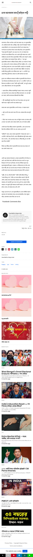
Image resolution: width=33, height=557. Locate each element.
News (3, 368)
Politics (4, 527)
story (16, 264)
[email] (8, 555)
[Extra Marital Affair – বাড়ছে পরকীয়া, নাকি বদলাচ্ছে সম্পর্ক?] (16, 422)
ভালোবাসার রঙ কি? (6, 295)
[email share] (6, 249)
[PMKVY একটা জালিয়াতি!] (16, 487)
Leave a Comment (16, 242)
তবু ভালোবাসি (5, 318)
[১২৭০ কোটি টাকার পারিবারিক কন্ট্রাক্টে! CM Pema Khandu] (16, 455)
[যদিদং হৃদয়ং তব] (16, 331)
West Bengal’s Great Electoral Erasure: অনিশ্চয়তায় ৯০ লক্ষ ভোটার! (16, 372)
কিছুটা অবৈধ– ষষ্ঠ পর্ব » (26, 228)
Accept (25, 551)
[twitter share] (3, 249)
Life (3, 432)
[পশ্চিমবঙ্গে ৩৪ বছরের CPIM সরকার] (16, 517)
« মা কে (3, 235)
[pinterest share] (9, 249)
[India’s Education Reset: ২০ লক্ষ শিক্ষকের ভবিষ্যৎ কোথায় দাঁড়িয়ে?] (16, 390)
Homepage (4, 7)
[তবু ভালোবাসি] (16, 307)
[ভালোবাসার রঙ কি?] (16, 284)
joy (8, 264)
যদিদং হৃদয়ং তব (5, 342)
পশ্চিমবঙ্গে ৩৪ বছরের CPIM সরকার (13, 531)
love (12, 264)
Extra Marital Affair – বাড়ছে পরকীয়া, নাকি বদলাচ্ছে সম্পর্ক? (14, 437)
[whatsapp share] (15, 249)
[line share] (19, 249)
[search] (30, 2)
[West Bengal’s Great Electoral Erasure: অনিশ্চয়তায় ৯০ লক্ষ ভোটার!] (16, 358)
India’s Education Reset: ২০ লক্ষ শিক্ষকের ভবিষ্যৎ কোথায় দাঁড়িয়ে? (16, 405)
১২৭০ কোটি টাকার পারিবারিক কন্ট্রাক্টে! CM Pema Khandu (15, 469)
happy (3, 264)
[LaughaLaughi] (16, 2)
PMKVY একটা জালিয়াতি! (10, 501)
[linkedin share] (12, 249)
